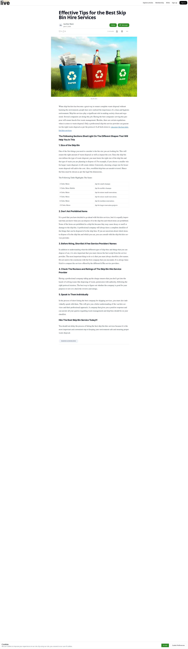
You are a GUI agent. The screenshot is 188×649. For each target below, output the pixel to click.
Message (125, 25)
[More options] (127, 31)
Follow (113, 25)
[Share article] (117, 31)
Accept (165, 645)
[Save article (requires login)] (122, 31)
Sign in (183, 3)
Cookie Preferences (178, 645)
